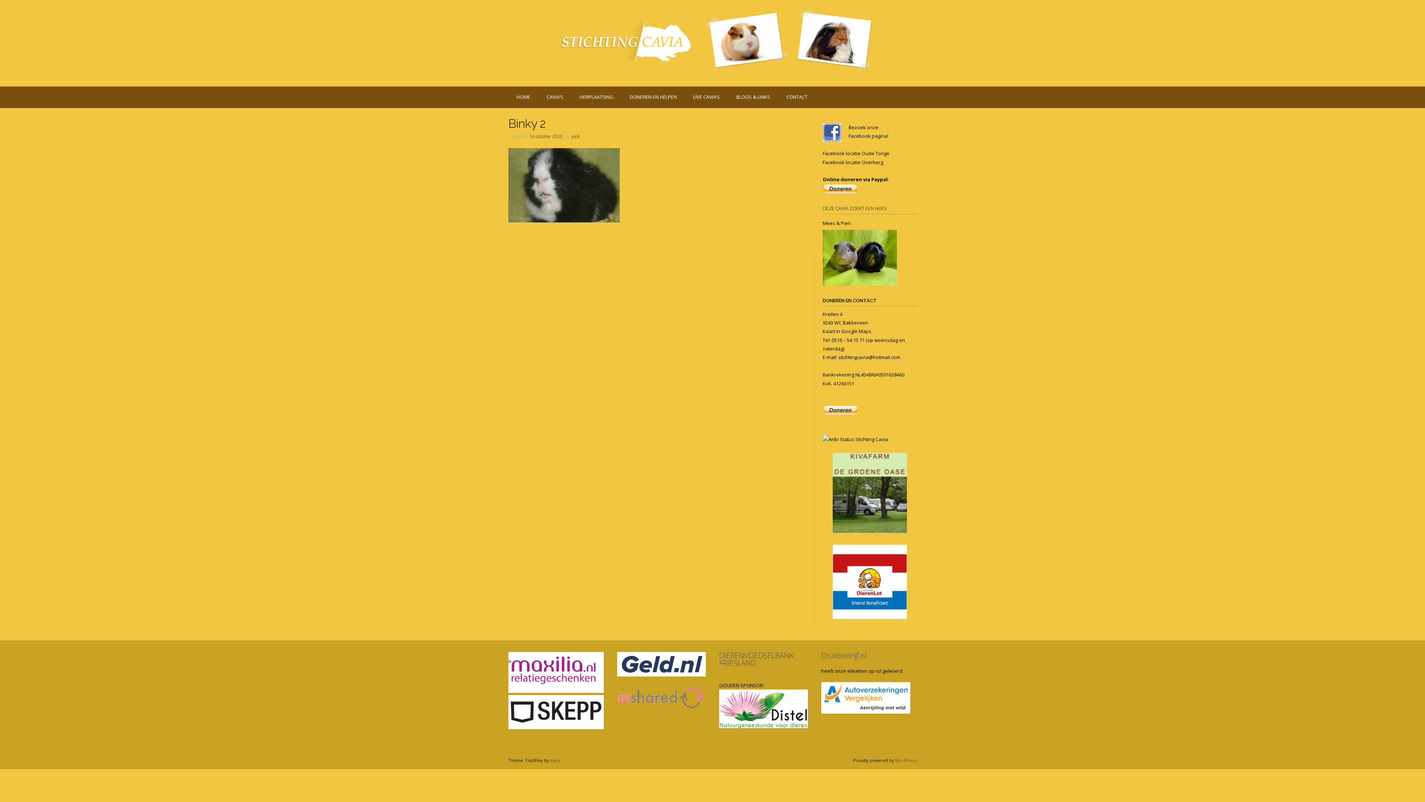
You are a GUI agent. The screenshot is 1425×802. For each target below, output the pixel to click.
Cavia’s (555, 97)
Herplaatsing (596, 97)
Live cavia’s (706, 97)
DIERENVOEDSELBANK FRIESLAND (756, 659)
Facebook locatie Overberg (853, 162)
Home (523, 97)
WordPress (906, 760)
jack (575, 136)
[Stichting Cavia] (712, 42)
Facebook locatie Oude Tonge (856, 153)
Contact (797, 97)
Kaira (555, 760)
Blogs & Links (753, 97)
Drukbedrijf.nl (844, 656)
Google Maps (856, 331)
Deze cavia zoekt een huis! (855, 208)
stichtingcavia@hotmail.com (869, 357)
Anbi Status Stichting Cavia (858, 439)
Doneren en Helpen (653, 97)
